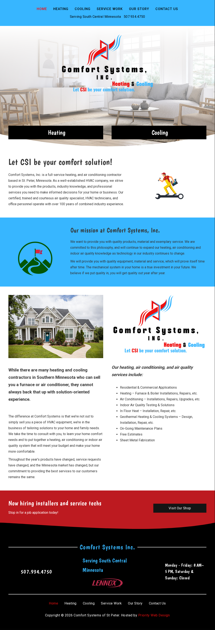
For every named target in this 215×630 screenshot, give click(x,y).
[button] (55, 132)
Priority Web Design (154, 615)
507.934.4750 (134, 17)
